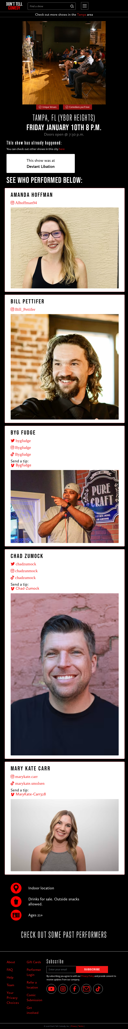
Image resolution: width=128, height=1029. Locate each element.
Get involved (32, 1010)
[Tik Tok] (98, 989)
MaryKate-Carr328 (30, 794)
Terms (80, 1026)
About (11, 962)
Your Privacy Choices (13, 998)
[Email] (86, 989)
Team (10, 985)
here (62, 149)
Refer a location (32, 984)
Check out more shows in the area (64, 14)
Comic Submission (34, 997)
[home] (14, 6)
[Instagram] (63, 989)
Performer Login (34, 972)
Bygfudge (23, 465)
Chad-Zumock (27, 588)
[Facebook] (75, 989)
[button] (84, 5)
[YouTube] (51, 989)
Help (10, 977)
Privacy (74, 1026)
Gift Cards (34, 962)
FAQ (10, 970)
